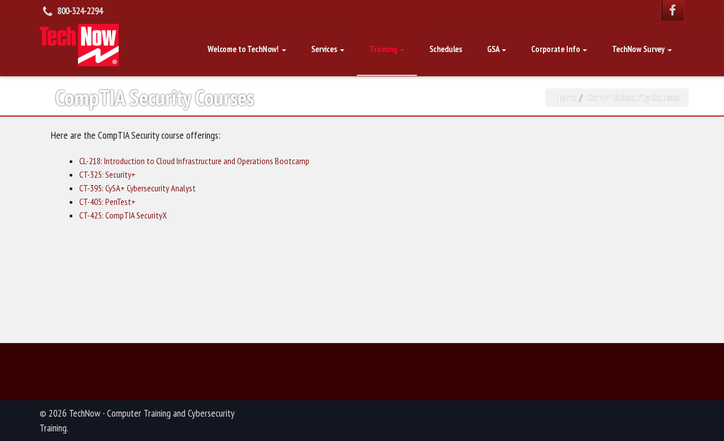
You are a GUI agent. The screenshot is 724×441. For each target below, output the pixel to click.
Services (325, 49)
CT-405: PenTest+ (107, 201)
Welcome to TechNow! (244, 49)
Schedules (445, 49)
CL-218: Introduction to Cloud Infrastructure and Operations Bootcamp (194, 160)
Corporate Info (556, 49)
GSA (494, 49)
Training (384, 49)
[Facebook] (673, 10)
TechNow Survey (639, 49)
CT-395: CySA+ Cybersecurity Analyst (137, 188)
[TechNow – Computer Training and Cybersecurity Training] (79, 43)
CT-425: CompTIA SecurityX (123, 215)
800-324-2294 (79, 11)
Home (565, 97)
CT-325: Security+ (107, 174)
